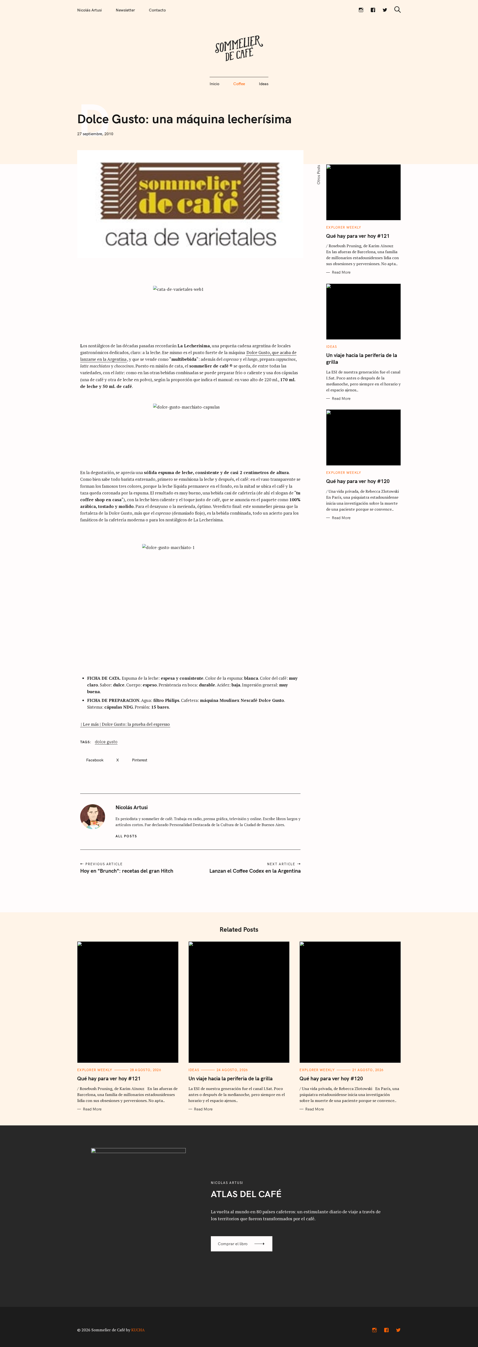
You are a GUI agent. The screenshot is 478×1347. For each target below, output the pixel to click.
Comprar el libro (232, 1243)
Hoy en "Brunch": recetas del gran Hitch (126, 870)
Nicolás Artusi (89, 9)
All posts (126, 836)
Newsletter (125, 9)
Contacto (157, 9)
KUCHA (138, 1330)
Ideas (263, 83)
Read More (341, 272)
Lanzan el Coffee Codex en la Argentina (254, 870)
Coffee (239, 83)
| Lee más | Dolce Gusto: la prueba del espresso (125, 724)
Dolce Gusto (106, 741)
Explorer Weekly (343, 227)
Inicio (214, 83)
